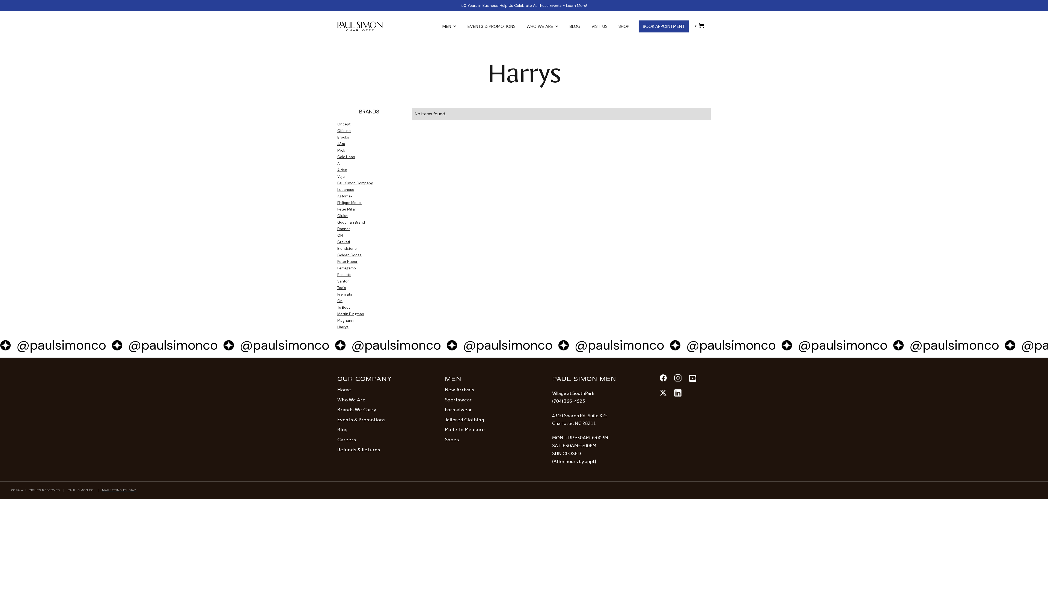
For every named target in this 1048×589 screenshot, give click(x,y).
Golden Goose (349, 255)
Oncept (343, 124)
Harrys (343, 327)
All (339, 163)
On (340, 301)
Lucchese (345, 189)
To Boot (343, 307)
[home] (365, 26)
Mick (341, 150)
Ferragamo (346, 268)
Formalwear (458, 410)
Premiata (344, 294)
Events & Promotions (361, 420)
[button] (449, 26)
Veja (341, 176)
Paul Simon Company (355, 183)
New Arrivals (460, 390)
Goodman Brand (351, 222)
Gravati (343, 242)
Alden (342, 170)
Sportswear (458, 400)
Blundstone (347, 248)
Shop (623, 26)
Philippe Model (349, 202)
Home (344, 390)
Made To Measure (465, 429)
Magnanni (345, 320)
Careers (346, 440)
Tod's (341, 288)
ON (340, 235)
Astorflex (344, 196)
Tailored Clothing (464, 420)
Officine (344, 130)
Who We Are (351, 400)
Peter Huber (347, 261)
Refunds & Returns (358, 450)
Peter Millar (346, 209)
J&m (341, 144)
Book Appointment (664, 26)
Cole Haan (346, 157)
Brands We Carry (356, 410)
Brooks (343, 137)
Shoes (452, 440)
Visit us (599, 26)
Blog (575, 26)
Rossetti (344, 274)
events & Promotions (492, 26)
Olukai (342, 216)
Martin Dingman (350, 314)
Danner (343, 229)
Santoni (343, 281)
